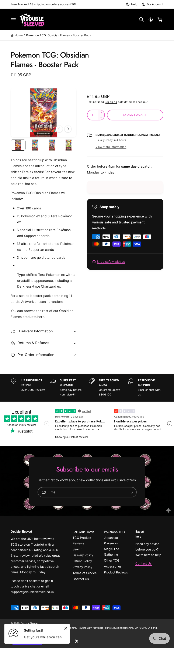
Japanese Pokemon (111, 540)
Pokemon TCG (114, 532)
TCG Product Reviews (82, 540)
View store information (110, 146)
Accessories (113, 566)
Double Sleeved (30, 623)
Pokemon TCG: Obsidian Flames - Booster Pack (58, 35)
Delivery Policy (83, 555)
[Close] (66, 628)
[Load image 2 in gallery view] (35, 145)
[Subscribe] (131, 492)
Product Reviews (116, 572)
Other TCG (111, 560)
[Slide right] (68, 129)
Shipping (111, 101)
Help (134, 4)
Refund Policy (82, 561)
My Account (155, 4)
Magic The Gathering (111, 551)
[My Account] (150, 19)
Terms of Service (85, 573)
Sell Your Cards (83, 532)
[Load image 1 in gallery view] (18, 145)
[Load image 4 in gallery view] (68, 145)
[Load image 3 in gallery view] (51, 145)
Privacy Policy (82, 567)
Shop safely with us (111, 262)
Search (78, 549)
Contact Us (81, 579)
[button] (13, 19)
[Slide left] (59, 129)
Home (19, 35)
